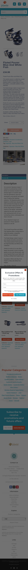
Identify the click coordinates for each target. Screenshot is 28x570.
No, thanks (14, 298)
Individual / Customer (8, 294)
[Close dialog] (25, 270)
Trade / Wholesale (20, 294)
